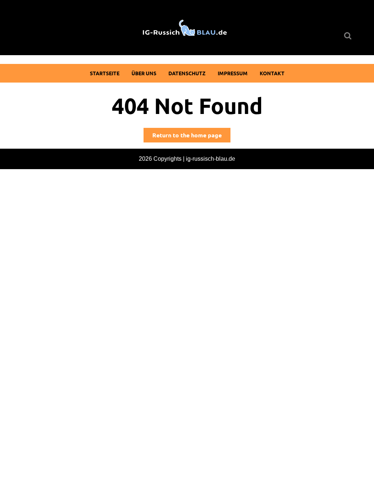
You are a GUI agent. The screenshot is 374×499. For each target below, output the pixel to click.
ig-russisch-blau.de (210, 159)
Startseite (104, 73)
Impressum (233, 73)
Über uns (143, 73)
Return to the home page (191, 136)
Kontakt (272, 73)
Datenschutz (187, 73)
